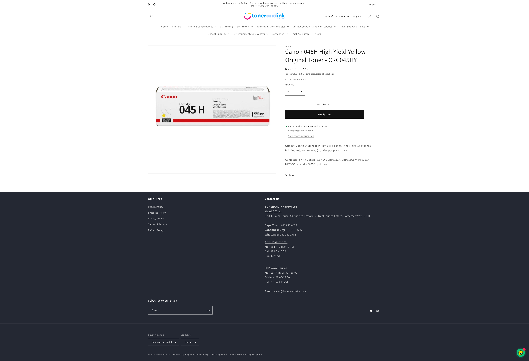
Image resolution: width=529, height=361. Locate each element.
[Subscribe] (208, 310)
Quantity (289, 84)
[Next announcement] (311, 4)
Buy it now (324, 114)
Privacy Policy (156, 218)
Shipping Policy (157, 212)
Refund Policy (156, 230)
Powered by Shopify (182, 354)
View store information (301, 135)
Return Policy (155, 206)
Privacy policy (218, 354)
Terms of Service (157, 224)
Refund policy (201, 354)
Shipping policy (254, 354)
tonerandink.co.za (164, 354)
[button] (152, 16)
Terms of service (236, 354)
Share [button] (291, 175)
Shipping (305, 73)
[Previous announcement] (218, 4)
